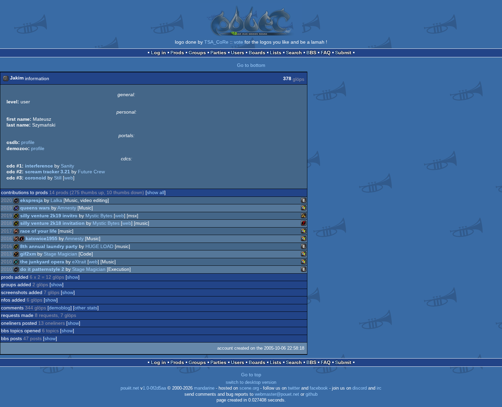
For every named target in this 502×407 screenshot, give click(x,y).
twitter (294, 388)
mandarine (204, 388)
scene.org (249, 388)
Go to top (251, 374)
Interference (39, 166)
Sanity (67, 166)
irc (379, 388)
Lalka (56, 200)
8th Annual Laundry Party (49, 246)
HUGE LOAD (99, 246)
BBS (311, 52)
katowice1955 (41, 238)
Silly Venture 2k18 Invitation (52, 223)
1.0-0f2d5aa (154, 388)
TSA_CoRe (216, 42)
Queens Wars (35, 207)
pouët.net (130, 388)
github (312, 394)
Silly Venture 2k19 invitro (49, 215)
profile (27, 142)
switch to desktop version (251, 382)
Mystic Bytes (98, 215)
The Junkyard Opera (42, 261)
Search (294, 52)
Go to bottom (251, 65)
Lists (275, 52)
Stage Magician (60, 254)
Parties (218, 52)
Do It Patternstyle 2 (42, 269)
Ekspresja (31, 200)
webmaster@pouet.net (277, 394)
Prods (177, 52)
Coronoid (35, 177)
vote (238, 42)
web (68, 177)
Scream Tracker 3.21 (47, 171)
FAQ (326, 52)
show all (155, 192)
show (72, 277)
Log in (158, 52)
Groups (197, 52)
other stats (85, 307)
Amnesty (66, 207)
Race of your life (38, 231)
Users (237, 52)
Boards (257, 52)
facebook (319, 388)
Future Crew (91, 171)
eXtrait (79, 261)
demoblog (59, 307)
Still (57, 177)
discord (359, 388)
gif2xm (28, 254)
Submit (343, 52)
